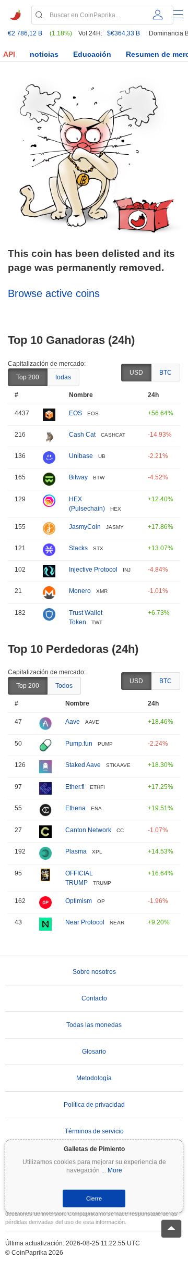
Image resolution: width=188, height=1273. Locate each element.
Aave (72, 721)
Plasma (76, 851)
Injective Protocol (93, 569)
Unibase (81, 456)
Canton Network (88, 830)
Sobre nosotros (94, 971)
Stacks (78, 548)
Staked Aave (83, 765)
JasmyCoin (85, 526)
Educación (92, 54)
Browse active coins (54, 293)
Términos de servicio (94, 1131)
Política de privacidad (94, 1104)
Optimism (78, 901)
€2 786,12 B (25, 33)
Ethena (75, 808)
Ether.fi (75, 786)
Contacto (94, 998)
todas (63, 377)
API (9, 54)
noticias (44, 54)
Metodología (94, 1078)
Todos (64, 685)
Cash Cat (82, 434)
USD (136, 372)
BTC (165, 372)
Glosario (94, 1051)
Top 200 (27, 377)
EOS (75, 413)
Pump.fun (78, 743)
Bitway (78, 477)
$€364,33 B (123, 33)
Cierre (94, 1198)
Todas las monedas (94, 1025)
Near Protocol (84, 922)
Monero (80, 591)
